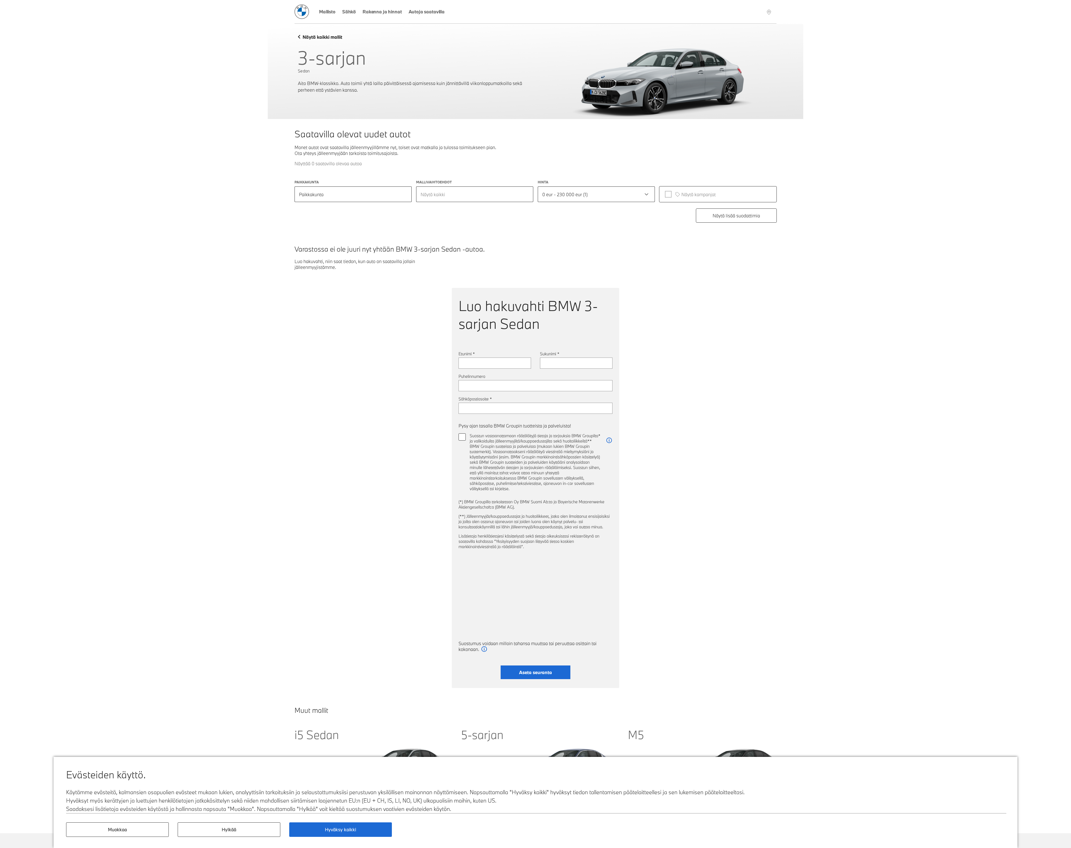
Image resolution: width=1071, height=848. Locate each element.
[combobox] (474, 194)
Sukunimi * (549, 353)
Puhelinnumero (472, 376)
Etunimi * (467, 353)
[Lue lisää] (609, 440)
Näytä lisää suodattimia (736, 215)
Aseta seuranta (535, 672)
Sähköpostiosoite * (475, 399)
